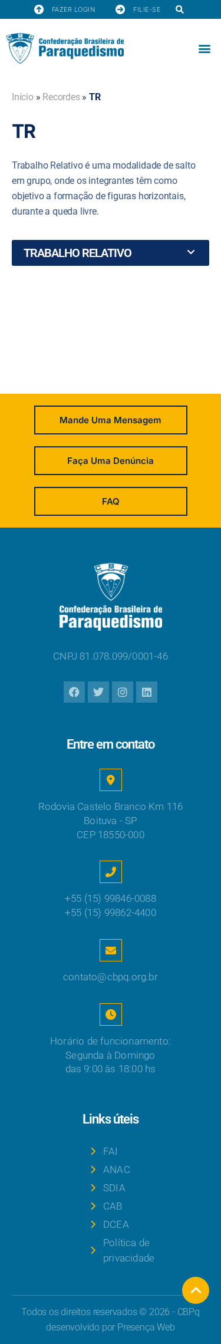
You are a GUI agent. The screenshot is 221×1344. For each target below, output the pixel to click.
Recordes (61, 97)
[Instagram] (122, 692)
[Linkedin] (146, 692)
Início (23, 97)
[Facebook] (74, 692)
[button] (179, 9)
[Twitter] (98, 692)
